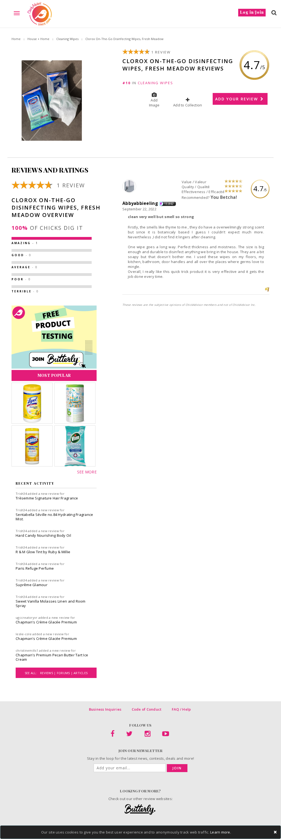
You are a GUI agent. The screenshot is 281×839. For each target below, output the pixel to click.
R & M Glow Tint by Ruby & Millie (43, 552)
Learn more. (220, 832)
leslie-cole (24, 634)
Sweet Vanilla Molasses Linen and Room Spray (51, 603)
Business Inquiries (105, 709)
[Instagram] (147, 734)
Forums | (65, 673)
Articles (81, 673)
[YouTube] (165, 734)
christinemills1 (27, 650)
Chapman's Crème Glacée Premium (46, 622)
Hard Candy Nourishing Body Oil (43, 535)
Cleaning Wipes (67, 39)
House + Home (38, 39)
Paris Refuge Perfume (35, 568)
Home (16, 39)
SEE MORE (87, 471)
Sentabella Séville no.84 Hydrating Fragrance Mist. (54, 516)
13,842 (169, 204)
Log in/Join (252, 12)
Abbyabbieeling (140, 203)
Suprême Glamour (31, 585)
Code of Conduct (147, 709)
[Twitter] (129, 734)
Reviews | (48, 673)
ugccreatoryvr (26, 617)
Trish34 (21, 493)
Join (177, 768)
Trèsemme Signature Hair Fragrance (47, 498)
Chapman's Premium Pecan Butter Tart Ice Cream (52, 657)
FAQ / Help (181, 709)
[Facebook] (112, 734)
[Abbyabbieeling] (129, 186)
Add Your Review (237, 98)
